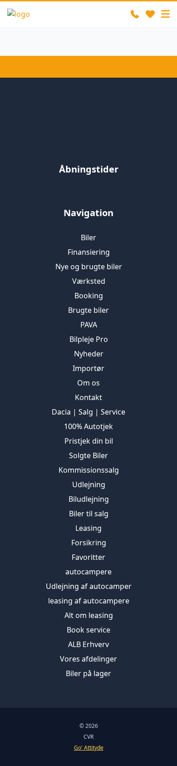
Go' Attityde (88, 747)
